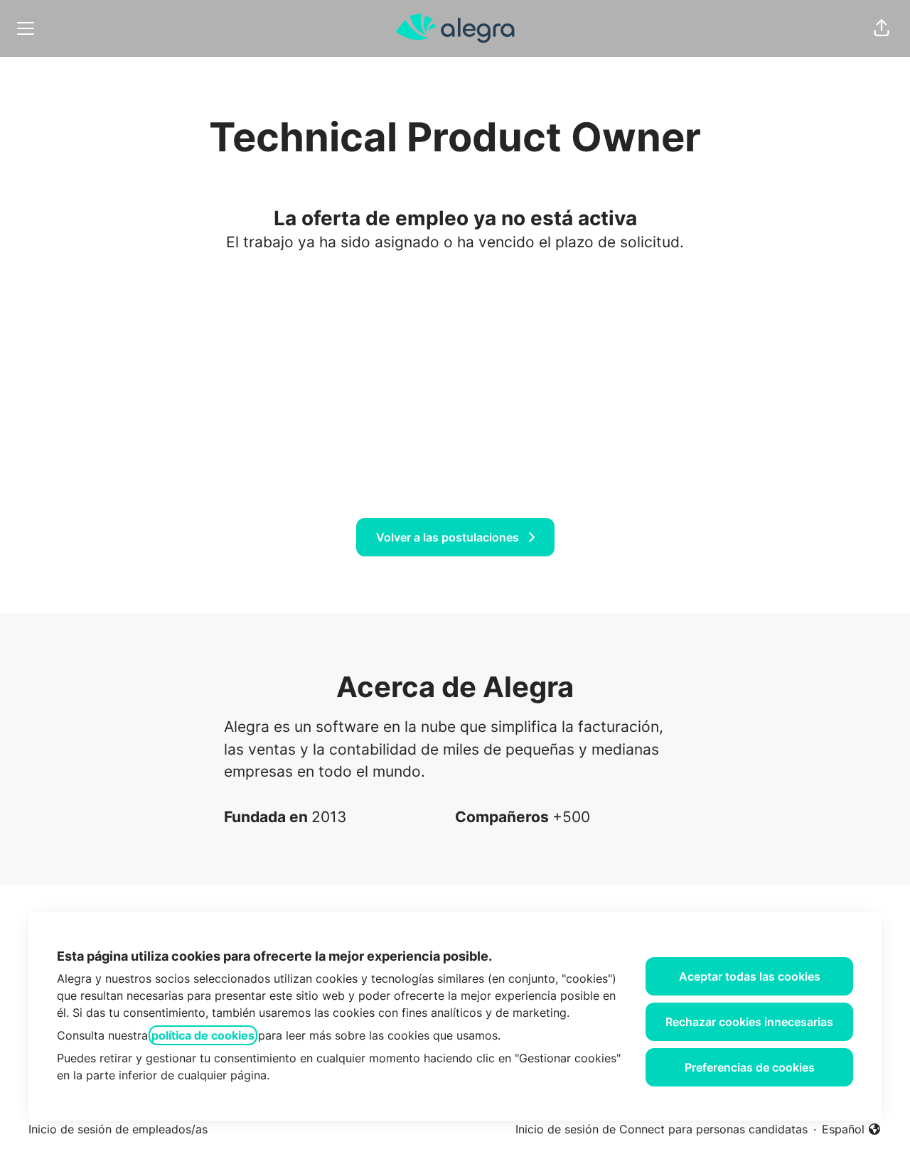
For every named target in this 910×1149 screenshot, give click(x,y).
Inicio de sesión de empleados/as (118, 1129)
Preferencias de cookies (750, 1067)
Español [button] (852, 1130)
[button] (881, 28)
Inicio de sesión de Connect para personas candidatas (661, 1129)
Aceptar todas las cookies (749, 976)
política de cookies (203, 1035)
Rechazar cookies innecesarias (749, 1022)
